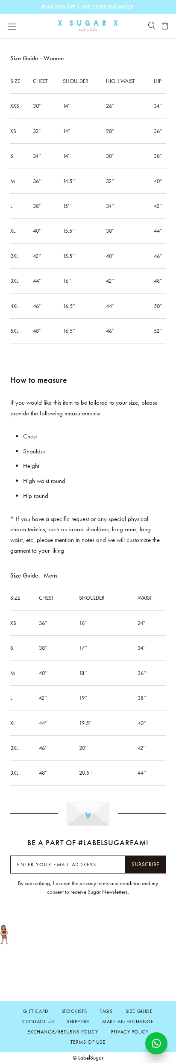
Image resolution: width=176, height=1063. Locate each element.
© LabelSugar (88, 1057)
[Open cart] (165, 26)
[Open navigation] (12, 26)
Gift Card (35, 1011)
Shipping (78, 1021)
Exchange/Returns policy (62, 1031)
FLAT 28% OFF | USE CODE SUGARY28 (88, 6)
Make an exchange (128, 1021)
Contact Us (38, 1021)
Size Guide (139, 1011)
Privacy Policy (129, 1031)
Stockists (74, 1011)
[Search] (151, 26)
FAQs (106, 1011)
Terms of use (87, 1042)
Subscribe (145, 864)
